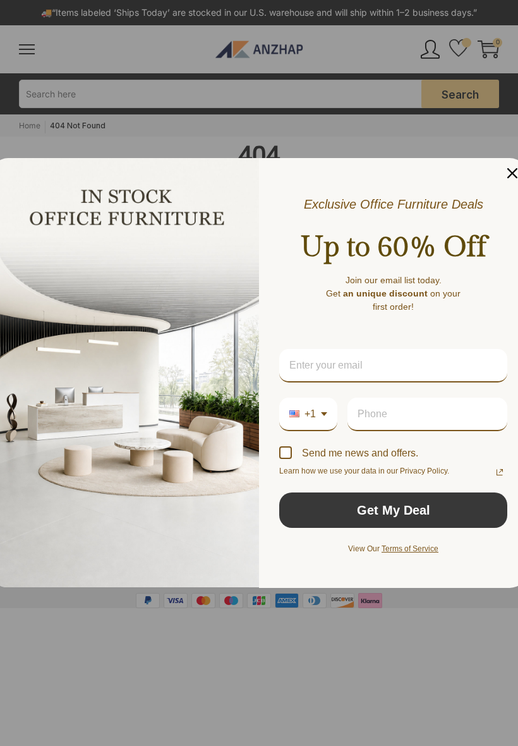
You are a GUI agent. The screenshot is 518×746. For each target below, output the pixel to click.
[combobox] (308, 414)
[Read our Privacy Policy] (499, 472)
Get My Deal (393, 510)
